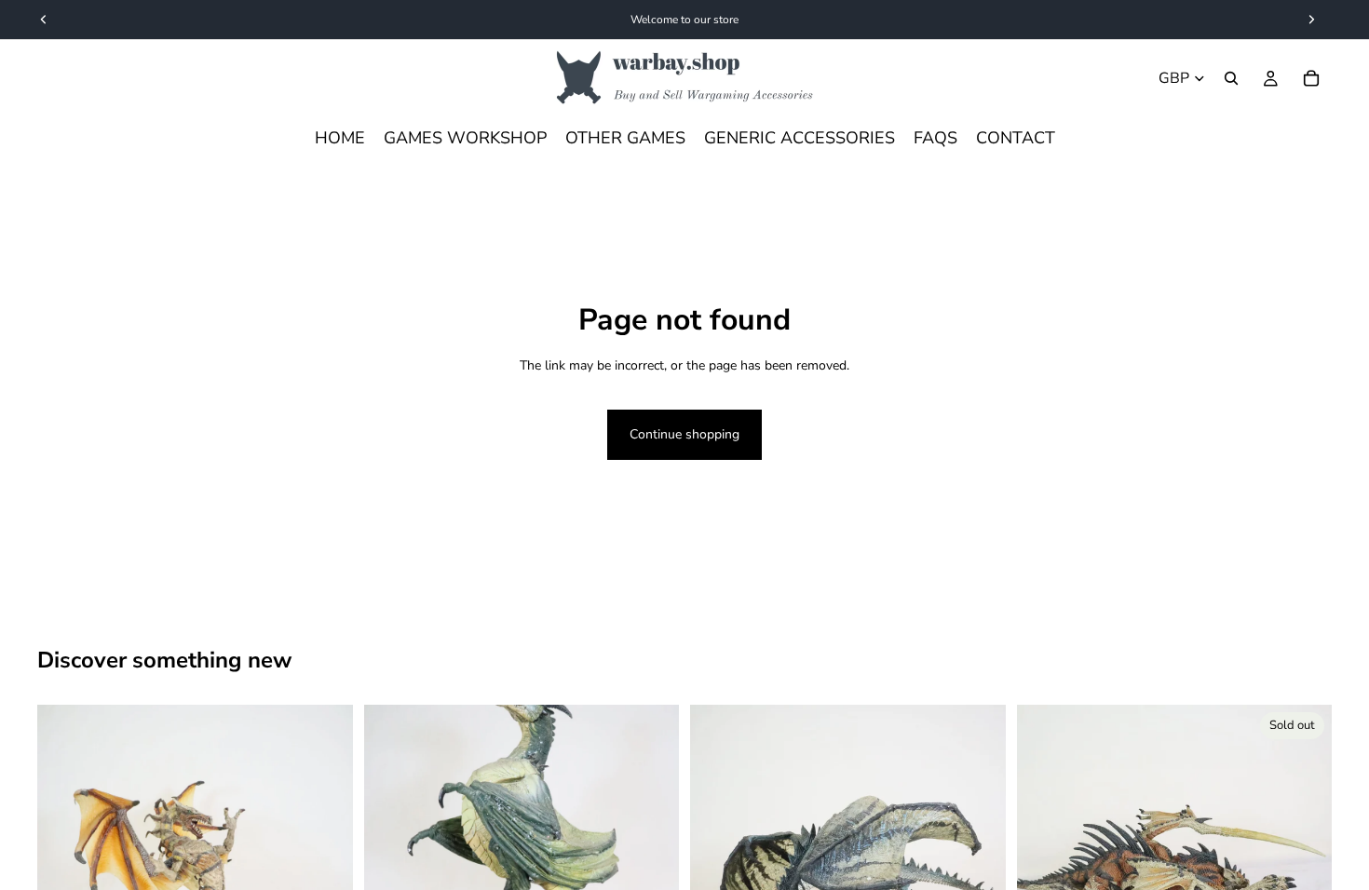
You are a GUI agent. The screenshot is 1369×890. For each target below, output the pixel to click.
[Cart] (1311, 78)
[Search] (1231, 78)
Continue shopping (684, 434)
